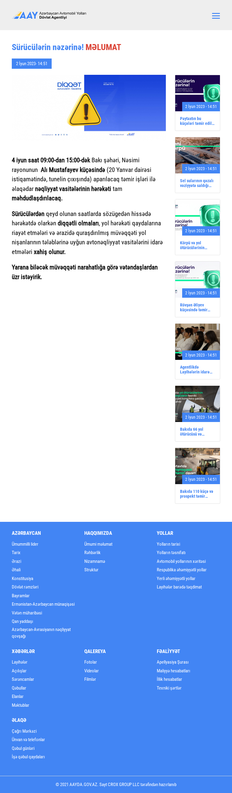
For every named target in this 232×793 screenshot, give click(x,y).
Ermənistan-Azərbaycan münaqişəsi (43, 604)
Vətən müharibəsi (27, 613)
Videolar (91, 671)
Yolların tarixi (168, 544)
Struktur (91, 570)
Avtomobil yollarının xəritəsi (181, 561)
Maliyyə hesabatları (173, 671)
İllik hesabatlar (169, 679)
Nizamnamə (94, 561)
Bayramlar (21, 595)
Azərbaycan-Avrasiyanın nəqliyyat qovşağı (41, 633)
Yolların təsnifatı (171, 552)
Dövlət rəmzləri (25, 587)
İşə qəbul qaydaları (28, 757)
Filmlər (90, 679)
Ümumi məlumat (98, 544)
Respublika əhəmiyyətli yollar (182, 570)
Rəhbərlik (92, 552)
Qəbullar (19, 688)
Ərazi (16, 561)
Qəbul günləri (23, 748)
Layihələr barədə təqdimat (179, 587)
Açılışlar (19, 671)
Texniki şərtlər (169, 688)
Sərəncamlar (23, 679)
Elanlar (18, 696)
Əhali (16, 570)
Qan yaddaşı (22, 621)
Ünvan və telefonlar (28, 739)
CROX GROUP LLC (124, 784)
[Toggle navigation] (216, 15)
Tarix (16, 552)
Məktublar (20, 705)
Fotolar (90, 662)
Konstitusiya (22, 578)
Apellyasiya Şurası (173, 662)
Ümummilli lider (25, 544)
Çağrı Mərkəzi (24, 731)
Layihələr (19, 662)
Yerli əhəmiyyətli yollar (176, 578)
